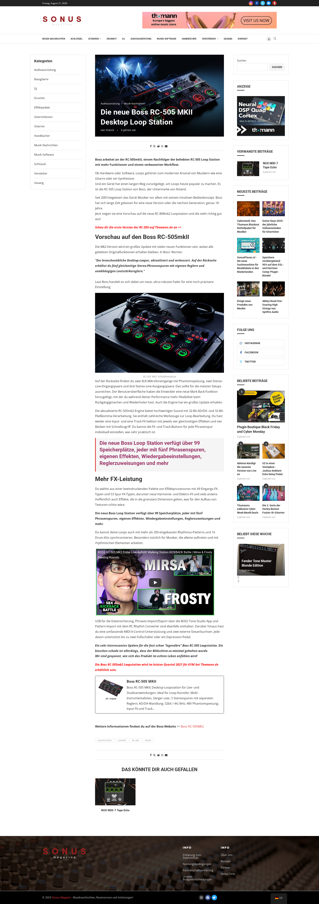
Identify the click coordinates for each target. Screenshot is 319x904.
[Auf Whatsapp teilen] (162, 146)
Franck (110, 130)
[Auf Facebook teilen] (151, 146)
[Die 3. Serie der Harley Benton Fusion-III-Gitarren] (273, 493)
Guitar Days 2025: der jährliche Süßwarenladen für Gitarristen (272, 226)
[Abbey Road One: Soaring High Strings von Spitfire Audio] (273, 288)
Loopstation (104, 740)
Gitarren (93, 39)
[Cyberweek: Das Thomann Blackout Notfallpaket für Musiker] (248, 208)
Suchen (241, 60)
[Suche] (275, 39)
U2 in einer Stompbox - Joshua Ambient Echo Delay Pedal (272, 469)
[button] (261, 578)
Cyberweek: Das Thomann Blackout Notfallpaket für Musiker (248, 226)
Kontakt (243, 39)
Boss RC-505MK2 (192, 726)
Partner (225, 867)
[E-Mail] (268, 3)
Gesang (228, 39)
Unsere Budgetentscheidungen (197, 878)
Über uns (226, 855)
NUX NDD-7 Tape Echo (115, 810)
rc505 (148, 740)
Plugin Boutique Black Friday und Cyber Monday (258, 429)
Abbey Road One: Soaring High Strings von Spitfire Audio (272, 306)
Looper (122, 740)
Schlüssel (77, 39)
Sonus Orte (228, 873)
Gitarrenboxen (43, 117)
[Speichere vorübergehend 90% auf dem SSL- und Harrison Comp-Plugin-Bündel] (273, 245)
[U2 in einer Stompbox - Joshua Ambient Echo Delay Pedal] (273, 451)
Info (187, 847)
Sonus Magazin (61, 897)
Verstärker (209, 39)
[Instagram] (251, 3)
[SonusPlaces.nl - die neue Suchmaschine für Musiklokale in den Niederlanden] (248, 245)
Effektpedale (42, 107)
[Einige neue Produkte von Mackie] (248, 288)
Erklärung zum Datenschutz (192, 856)
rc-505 (135, 740)
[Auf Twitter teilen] (154, 146)
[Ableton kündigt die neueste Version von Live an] (248, 451)
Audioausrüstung (141, 39)
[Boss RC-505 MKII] (159, 694)
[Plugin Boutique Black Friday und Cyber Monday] (261, 407)
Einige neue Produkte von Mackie (245, 305)
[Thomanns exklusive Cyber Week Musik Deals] (248, 493)
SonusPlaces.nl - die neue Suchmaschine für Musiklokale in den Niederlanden (248, 264)
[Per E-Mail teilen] (166, 146)
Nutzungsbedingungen (197, 864)
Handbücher (189, 39)
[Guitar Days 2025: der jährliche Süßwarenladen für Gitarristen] (273, 208)
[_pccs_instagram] (274, 3)
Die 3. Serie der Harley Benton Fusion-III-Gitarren (273, 509)
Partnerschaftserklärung (198, 870)
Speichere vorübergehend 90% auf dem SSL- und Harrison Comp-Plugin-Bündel (273, 266)
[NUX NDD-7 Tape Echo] (115, 791)
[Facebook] (257, 3)
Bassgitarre (41, 79)
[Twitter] (262, 3)
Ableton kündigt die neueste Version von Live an (246, 469)
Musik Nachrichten (53, 39)
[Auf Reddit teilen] (158, 146)
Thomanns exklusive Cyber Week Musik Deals (247, 509)
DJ (123, 39)
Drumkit (112, 39)
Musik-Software (166, 39)
